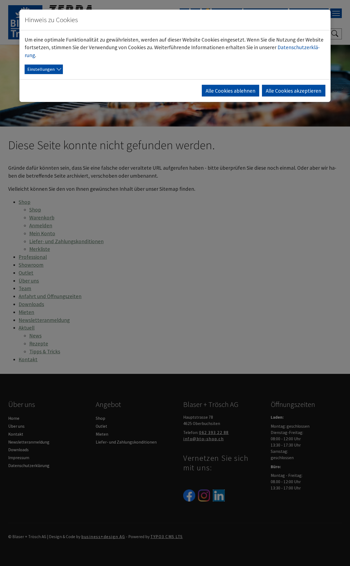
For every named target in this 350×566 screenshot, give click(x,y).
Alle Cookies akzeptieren (293, 90)
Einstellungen (41, 69)
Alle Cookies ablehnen (230, 90)
